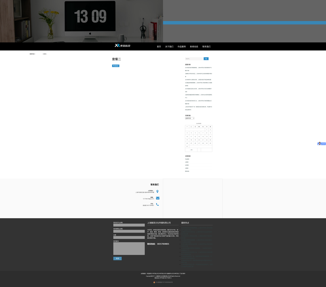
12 (195, 136)
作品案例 (182, 46)
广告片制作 (182, 273)
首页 (159, 46)
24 (187, 143)
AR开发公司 (162, 273)
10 (187, 136)
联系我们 (206, 46)
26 (195, 143)
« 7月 (191, 150)
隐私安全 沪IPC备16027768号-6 (163, 278)
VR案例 (186, 168)
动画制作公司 (170, 273)
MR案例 (187, 165)
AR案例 (186, 162)
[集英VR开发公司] (122, 45)
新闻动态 (194, 46)
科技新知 (149, 273)
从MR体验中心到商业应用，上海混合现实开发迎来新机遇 (198, 79)
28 (203, 143)
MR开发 (176, 273)
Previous (115, 65)
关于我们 (169, 46)
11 (191, 136)
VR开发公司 (155, 273)
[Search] (206, 58)
